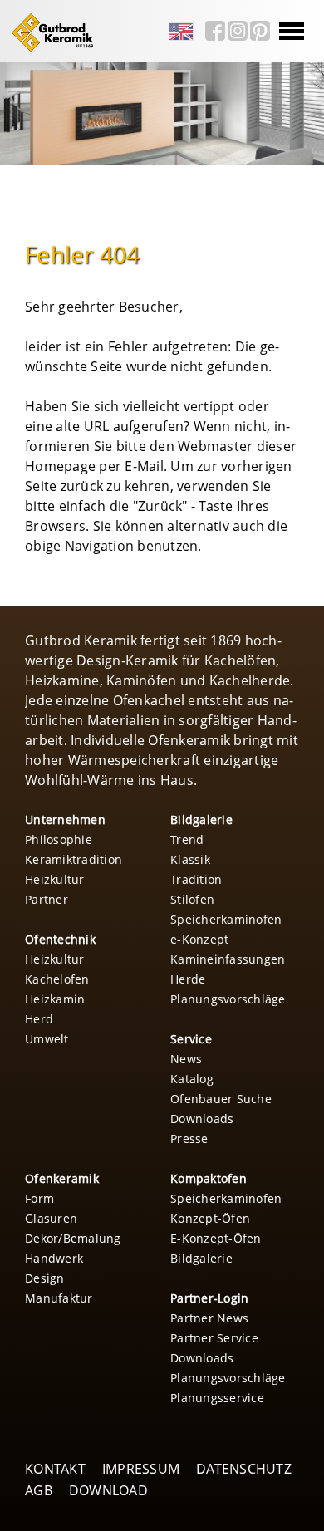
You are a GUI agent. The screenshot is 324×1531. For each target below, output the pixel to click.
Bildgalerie (201, 819)
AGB (38, 1490)
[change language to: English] (181, 32)
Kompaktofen (208, 1178)
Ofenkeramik (62, 1178)
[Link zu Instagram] (238, 31)
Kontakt (55, 1469)
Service (191, 1039)
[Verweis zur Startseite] (49, 49)
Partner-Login (209, 1298)
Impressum (140, 1469)
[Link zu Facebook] (215, 31)
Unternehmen (65, 819)
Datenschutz (244, 1469)
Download (108, 1490)
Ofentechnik (60, 939)
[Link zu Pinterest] (260, 31)
